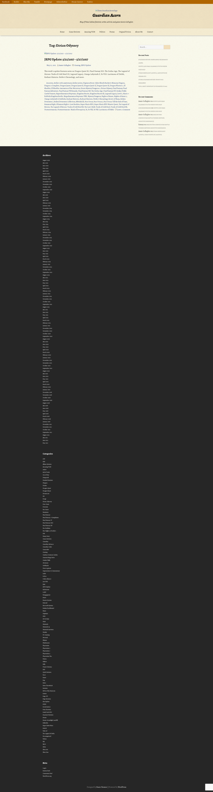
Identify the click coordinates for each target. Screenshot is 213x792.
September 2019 (47, 368)
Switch (45, 728)
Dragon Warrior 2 (116, 85)
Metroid (45, 603)
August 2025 (46, 192)
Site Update (46, 701)
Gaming (77, 65)
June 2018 (45, 408)
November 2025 (47, 184)
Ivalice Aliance (47, 579)
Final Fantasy (117, 88)
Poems (112, 32)
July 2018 (45, 406)
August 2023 (46, 248)
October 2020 (47, 334)
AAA (44, 461)
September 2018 (47, 400)
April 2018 (45, 414)
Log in (44, 768)
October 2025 (46, 187)
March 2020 (46, 352)
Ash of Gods (46, 472)
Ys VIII (90, 109)
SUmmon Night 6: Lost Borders (68, 104)
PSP (44, 669)
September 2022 (47, 272)
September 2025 (47, 190)
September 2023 (47, 246)
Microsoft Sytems (48, 605)
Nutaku (45, 632)
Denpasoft (46, 477)
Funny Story (46, 536)
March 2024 (46, 230)
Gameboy (45, 541)
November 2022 (47, 267)
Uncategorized (47, 736)
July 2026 (45, 163)
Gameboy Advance (48, 544)
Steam (44, 717)
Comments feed (47, 773)
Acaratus (49, 83)
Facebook (5, 2)
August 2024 (46, 219)
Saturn (45, 693)
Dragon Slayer (47, 491)
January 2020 (46, 358)
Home (62, 32)
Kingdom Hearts (83, 93)
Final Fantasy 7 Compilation (51, 517)
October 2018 (46, 398)
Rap (44, 680)
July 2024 (45, 222)
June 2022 (45, 280)
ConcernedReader (144, 108)
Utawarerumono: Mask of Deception (71, 109)
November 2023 (47, 240)
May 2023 (45, 254)
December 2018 (47, 392)
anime (44, 469)
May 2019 (45, 379)
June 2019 (45, 376)
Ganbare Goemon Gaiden (50, 555)
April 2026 (45, 171)
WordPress (122, 787)
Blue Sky (27, 2)
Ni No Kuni (46, 619)
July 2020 (45, 342)
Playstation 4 (46, 653)
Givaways (45, 563)
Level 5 (119, 93)
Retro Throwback (48, 685)
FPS (44, 533)
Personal (45, 637)
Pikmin (45, 640)
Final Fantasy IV (47, 520)
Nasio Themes (101, 787)
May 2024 (45, 224)
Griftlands (46, 565)
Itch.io (44, 576)
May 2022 (45, 283)
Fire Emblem (46, 528)
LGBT (44, 592)
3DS (44, 459)
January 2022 (46, 294)
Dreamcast (46, 493)
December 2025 (47, 182)
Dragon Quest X (90, 85)
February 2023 (47, 262)
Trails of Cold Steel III (119, 107)
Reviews (45, 688)
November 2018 (47, 395)
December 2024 (47, 208)
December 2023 (47, 238)
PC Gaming (46, 635)
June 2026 (45, 166)
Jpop (44, 584)
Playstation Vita (47, 656)
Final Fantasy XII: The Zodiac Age (90, 91)
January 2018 (46, 422)
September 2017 (47, 432)
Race (44, 675)
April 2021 (45, 318)
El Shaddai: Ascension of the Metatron (65, 88)
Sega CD (45, 696)
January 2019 (46, 390)
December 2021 (47, 296)
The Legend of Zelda (48, 733)
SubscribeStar (62, 2)
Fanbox (90, 2)
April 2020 (46, 350)
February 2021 (47, 323)
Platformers (46, 643)
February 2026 (47, 176)
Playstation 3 (46, 651)
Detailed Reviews (48, 480)
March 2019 (46, 384)
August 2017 (46, 435)
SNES (44, 704)
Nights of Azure (107, 96)
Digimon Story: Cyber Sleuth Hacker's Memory (100, 83)
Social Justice (46, 707)
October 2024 (46, 214)
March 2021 (46, 320)
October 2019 (46, 366)
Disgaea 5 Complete (51, 85)
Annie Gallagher (65, 65)
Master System (47, 600)
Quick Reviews (47, 672)
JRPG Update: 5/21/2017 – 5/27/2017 (66, 59)
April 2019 (45, 382)
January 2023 (46, 264)
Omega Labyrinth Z (51, 99)
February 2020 (47, 355)
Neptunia (45, 613)
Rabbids (62, 99)
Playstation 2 (46, 648)
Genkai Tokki (46, 560)
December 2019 (47, 360)
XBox (44, 747)
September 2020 (47, 336)
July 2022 (45, 278)
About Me (139, 32)
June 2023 (45, 251)
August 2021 (46, 307)
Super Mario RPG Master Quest (106, 104)
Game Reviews (74, 32)
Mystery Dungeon (94, 96)
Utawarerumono (50, 109)
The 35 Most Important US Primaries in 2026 (152, 86)
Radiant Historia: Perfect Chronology (94, 99)
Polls (44, 664)
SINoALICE (80, 101)
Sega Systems (47, 699)
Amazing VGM (89, 32)
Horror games (47, 568)
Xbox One (45, 752)
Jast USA (45, 581)
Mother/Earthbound (48, 608)
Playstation (46, 645)
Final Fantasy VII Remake (68, 91)
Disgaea (122, 83)
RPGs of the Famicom (49, 691)
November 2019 (47, 363)
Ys (86, 109)
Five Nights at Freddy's (49, 531)
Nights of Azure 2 (120, 96)
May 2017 (45, 443)
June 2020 (45, 344)
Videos (45, 739)
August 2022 (46, 275)
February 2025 (47, 203)
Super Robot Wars (48, 725)
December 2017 (47, 424)
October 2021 (46, 302)
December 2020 (47, 328)
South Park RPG (47, 712)
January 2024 (46, 235)
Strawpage (48, 2)
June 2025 (45, 198)
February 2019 (47, 387)
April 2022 (45, 286)
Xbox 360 (45, 749)
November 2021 (47, 299)
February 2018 (47, 419)
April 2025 (45, 200)
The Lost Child (89, 107)
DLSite (45, 485)
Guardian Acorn (107, 15)
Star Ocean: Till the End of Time (115, 101)
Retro (44, 683)
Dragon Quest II (77, 85)
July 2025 (45, 195)
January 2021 (46, 326)
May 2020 (45, 347)
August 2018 (46, 403)
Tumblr (37, 2)
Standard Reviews (48, 715)
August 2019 (46, 371)
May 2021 (45, 315)
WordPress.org (47, 776)
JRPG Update (86, 65)
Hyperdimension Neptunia (66, 93)
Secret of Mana (114, 99)
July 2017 (45, 438)
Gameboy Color (47, 547)
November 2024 (47, 211)
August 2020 (46, 339)
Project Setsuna (47, 667)
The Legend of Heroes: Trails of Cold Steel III (67, 107)
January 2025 (46, 206)
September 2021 (47, 304)
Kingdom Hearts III (97, 93)
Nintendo (45, 624)
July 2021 (45, 310)
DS (43, 496)
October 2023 (46, 243)
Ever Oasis (46, 504)
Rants (44, 677)
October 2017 (46, 430)
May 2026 (45, 168)
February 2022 (47, 291)
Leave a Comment (123, 109)
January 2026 (46, 179)
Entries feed (46, 771)
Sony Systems (47, 709)
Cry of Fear (46, 475)
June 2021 (45, 312)
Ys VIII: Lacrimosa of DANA (104, 109)
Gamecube (46, 549)
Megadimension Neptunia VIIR (75, 96)
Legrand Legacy (110, 93)
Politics (102, 32)
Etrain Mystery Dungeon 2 (90, 88)
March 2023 (46, 259)
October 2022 (46, 270)
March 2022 (46, 288)
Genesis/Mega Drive (49, 557)
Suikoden (45, 723)
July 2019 (45, 374)
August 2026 (46, 160)
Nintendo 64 (46, 627)
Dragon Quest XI (103, 85)
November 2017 (47, 427)
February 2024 (47, 232)
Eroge (44, 499)
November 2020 (47, 331)
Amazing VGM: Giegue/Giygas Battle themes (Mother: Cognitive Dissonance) (151, 118)
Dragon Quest (65, 85)
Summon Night (50, 104)
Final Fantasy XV (110, 91)
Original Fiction (125, 32)
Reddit (16, 2)
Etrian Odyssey (106, 88)
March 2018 (46, 416)
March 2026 (46, 174)
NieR (44, 621)
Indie (44, 573)
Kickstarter (46, 589)
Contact (150, 32)
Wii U (44, 744)
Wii (44, 741)
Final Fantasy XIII (48, 523)
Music (44, 611)
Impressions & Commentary (51, 571)
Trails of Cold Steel (103, 107)
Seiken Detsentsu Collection (64, 101)
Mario (44, 597)
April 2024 (45, 227)
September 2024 (47, 216)
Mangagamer (46, 595)
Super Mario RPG (87, 104)
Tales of (45, 731)
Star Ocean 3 (98, 101)
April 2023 (45, 256)
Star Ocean (89, 101)
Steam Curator (77, 2)
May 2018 (45, 411)
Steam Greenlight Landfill (50, 720)
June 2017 (45, 440)
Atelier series (77, 83)
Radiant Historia (73, 99)
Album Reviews (47, 464)
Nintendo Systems (48, 629)
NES (44, 616)
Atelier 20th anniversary (63, 83)
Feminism (45, 512)
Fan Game (46, 509)
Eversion (45, 507)
